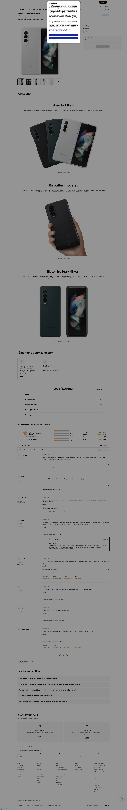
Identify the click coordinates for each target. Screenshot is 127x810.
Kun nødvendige (63, 37)
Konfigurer (63, 40)
